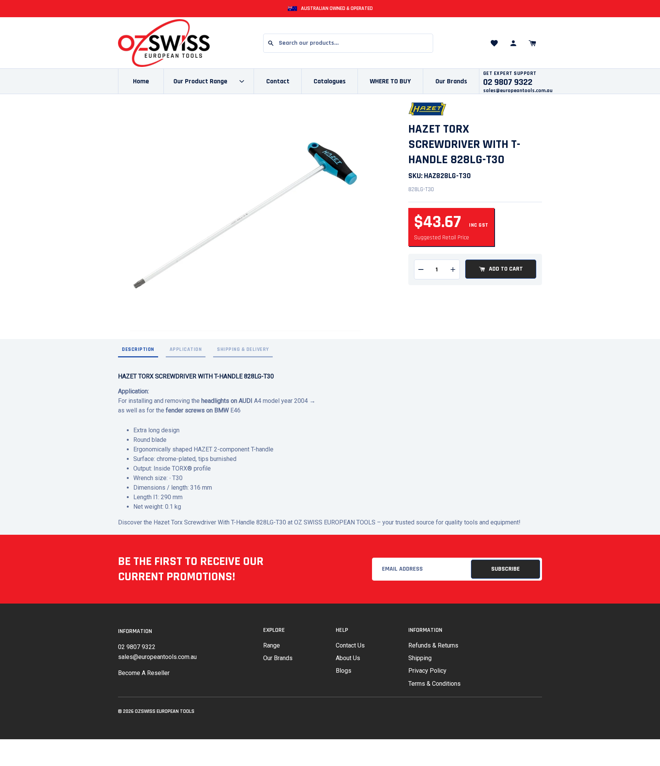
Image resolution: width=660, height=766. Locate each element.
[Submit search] (270, 43)
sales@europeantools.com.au (518, 90)
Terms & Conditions (434, 683)
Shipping (420, 658)
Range (271, 645)
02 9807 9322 (136, 647)
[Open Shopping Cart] (532, 43)
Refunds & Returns (433, 645)
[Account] (513, 43)
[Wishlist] (494, 43)
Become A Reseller (144, 673)
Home (141, 81)
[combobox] (348, 43)
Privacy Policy (427, 670)
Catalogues (330, 81)
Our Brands (451, 81)
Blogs (343, 670)
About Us (348, 658)
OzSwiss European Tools (164, 711)
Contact (278, 81)
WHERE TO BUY (390, 81)
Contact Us (350, 645)
